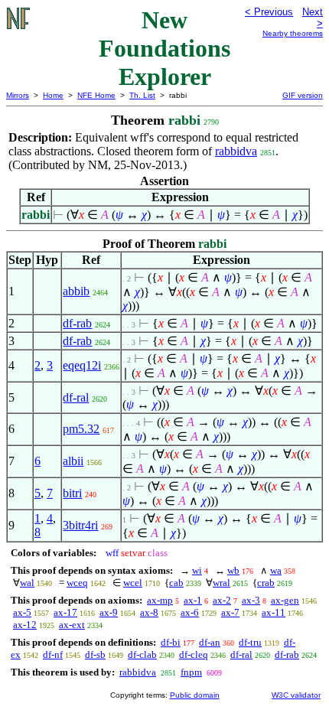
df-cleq (193, 654)
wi (197, 570)
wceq (77, 582)
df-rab (77, 323)
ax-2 (222, 600)
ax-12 (25, 624)
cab (176, 582)
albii (73, 460)
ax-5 (22, 612)
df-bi (171, 642)
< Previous (269, 12)
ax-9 (108, 612)
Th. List (142, 95)
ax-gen (285, 600)
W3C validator (296, 695)
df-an (209, 642)
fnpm (191, 672)
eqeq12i (82, 365)
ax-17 (65, 612)
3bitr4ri (80, 525)
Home (53, 95)
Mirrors (17, 95)
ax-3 (251, 600)
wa (276, 570)
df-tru (250, 642)
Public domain (195, 695)
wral (221, 582)
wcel (132, 582)
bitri (72, 493)
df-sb (95, 654)
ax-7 (230, 612)
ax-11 (273, 612)
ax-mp (160, 600)
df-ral (76, 397)
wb (233, 570)
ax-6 (190, 612)
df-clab (142, 654)
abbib (76, 291)
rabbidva (236, 151)
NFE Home (96, 95)
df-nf (53, 654)
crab (266, 582)
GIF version (302, 95)
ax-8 (149, 612)
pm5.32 (81, 428)
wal (27, 582)
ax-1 (193, 600)
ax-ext (72, 624)
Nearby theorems (292, 33)
